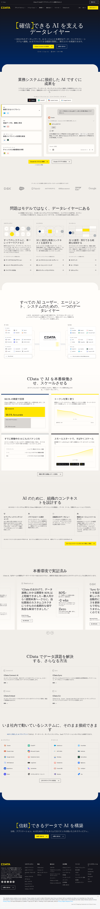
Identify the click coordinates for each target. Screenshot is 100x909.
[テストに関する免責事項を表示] (33, 404)
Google (89, 874)
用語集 (77, 880)
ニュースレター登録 (80, 877)
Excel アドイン (28, 884)
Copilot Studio (54, 100)
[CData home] (7, 8)
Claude (33, 100)
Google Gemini (67, 100)
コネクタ (52, 867)
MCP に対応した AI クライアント (17, 734)
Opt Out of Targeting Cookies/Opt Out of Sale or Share (83, 904)
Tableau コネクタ (29, 889)
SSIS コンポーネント (42, 872)
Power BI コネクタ (29, 886)
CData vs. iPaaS (54, 880)
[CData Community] (13, 882)
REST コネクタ (28, 881)
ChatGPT (42, 100)
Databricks (90, 871)
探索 (5, 683)
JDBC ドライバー (29, 870)
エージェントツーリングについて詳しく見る (78, 543)
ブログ (77, 872)
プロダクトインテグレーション (55, 870)
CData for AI (66, 7)
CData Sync (40, 867)
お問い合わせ (92, 7)
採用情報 (65, 882)
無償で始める (40, 836)
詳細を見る (93, 2)
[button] (48, 632)
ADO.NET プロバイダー (30, 873)
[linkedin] (2, 882)
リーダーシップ (66, 877)
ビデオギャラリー (79, 882)
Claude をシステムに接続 (37, 161)
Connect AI (40, 870)
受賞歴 (64, 875)
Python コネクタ (29, 876)
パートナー (52, 878)
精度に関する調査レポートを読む (48, 474)
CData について (67, 867)
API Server (27, 879)
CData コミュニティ (80, 867)
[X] (5, 882)
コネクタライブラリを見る (48, 780)
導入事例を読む (26, 620)
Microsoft (90, 876)
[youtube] (8, 882)
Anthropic (90, 869)
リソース (77, 875)
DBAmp (39, 875)
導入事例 (77, 870)
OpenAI (90, 881)
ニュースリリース (67, 870)
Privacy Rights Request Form (65, 901)
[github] (11, 882)
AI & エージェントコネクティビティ (55, 874)
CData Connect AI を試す (42, 46)
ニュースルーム (66, 872)
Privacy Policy (6, 901)
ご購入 (79, 7)
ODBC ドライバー (29, 867)
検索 (83, 7)
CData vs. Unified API (55, 883)
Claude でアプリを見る (60, 161)
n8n (89, 879)
